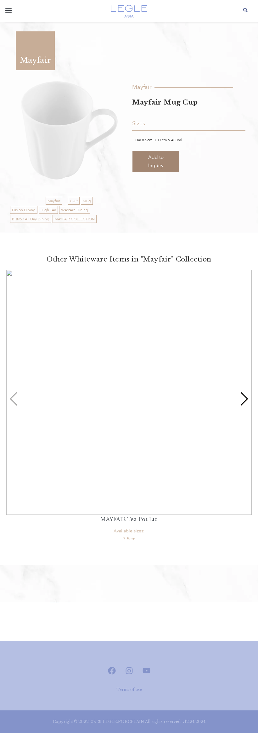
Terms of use (129, 689)
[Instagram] (129, 670)
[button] (8, 11)
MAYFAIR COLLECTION (74, 219)
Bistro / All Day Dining (30, 219)
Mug (87, 200)
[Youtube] (146, 670)
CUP (74, 200)
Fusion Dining (24, 210)
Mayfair (54, 200)
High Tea (48, 210)
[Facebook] (112, 670)
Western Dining (74, 210)
